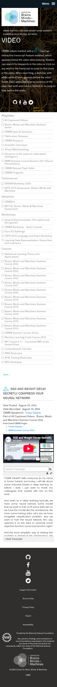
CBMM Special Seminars (18, 132)
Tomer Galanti (33, 413)
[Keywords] (51, 473)
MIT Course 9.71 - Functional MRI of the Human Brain (27, 343)
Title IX (28, 616)
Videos (36, 108)
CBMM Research (14, 140)
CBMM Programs (14, 172)
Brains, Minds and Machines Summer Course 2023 (25, 269)
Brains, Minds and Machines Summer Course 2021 (25, 284)
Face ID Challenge (15, 231)
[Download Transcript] (48, 473)
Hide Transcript (14, 539)
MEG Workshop (13, 362)
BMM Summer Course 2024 (21, 430)
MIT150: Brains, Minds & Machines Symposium (24, 207)
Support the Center (28, 590)
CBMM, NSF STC (10, 31)
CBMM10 (10, 202)
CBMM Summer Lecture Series (22, 333)
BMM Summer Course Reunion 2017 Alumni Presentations (29, 162)
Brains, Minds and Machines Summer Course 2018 (25, 305)
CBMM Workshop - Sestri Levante (23, 227)
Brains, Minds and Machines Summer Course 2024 (25, 262)
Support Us (38, 111)
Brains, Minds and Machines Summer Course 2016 (25, 312)
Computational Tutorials (18, 349)
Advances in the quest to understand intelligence (25, 155)
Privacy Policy (28, 607)
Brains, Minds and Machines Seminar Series (25, 126)
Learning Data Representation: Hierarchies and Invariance (28, 241)
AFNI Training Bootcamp (18, 358)
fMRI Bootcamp (13, 353)
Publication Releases (16, 136)
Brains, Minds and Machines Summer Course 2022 (25, 277)
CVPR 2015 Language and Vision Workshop (28, 236)
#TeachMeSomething (17, 149)
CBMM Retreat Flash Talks (19, 168)
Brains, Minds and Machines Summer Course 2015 (25, 320)
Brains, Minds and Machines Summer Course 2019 (25, 298)
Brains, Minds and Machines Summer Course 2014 (25, 327)
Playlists (8, 115)
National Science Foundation (41, 633)
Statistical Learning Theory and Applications (22, 255)
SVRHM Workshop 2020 (18, 183)
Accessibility (28, 625)
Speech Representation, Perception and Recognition (27, 221)
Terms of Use (28, 599)
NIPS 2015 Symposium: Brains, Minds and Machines (28, 189)
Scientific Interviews (16, 145)
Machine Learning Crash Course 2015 (25, 337)
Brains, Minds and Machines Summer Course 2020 (25, 291)
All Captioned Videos (16, 120)
